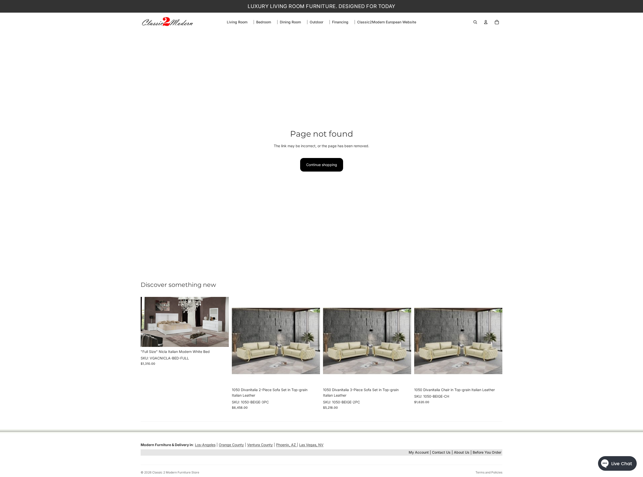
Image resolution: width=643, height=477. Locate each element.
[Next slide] (221, 321)
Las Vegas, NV (311, 445)
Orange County (231, 445)
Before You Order (487, 452)
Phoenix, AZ (286, 445)
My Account (419, 452)
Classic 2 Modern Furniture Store (175, 472)
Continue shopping (321, 165)
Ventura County (260, 445)
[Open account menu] (485, 22)
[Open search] (475, 22)
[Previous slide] (148, 321)
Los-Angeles (205, 445)
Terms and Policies (488, 472)
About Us (462, 452)
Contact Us (441, 452)
